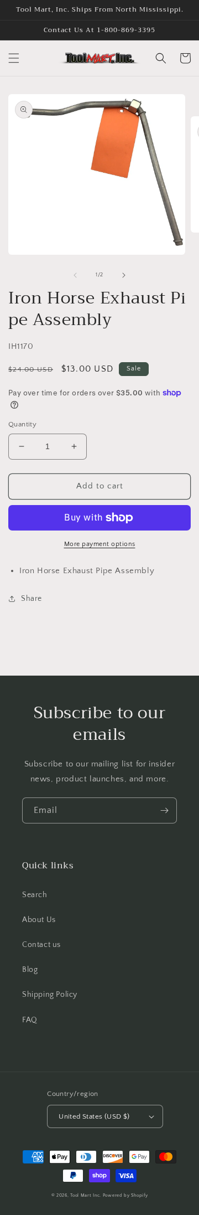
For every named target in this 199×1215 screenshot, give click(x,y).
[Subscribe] (164, 810)
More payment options (99, 544)
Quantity (22, 424)
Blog (30, 969)
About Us (39, 919)
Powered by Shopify (125, 1195)
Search (35, 894)
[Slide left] (75, 275)
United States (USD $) (94, 1116)
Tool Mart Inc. (85, 1195)
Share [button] (31, 598)
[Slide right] (124, 275)
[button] (14, 58)
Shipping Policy (49, 994)
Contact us (41, 944)
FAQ (30, 1020)
